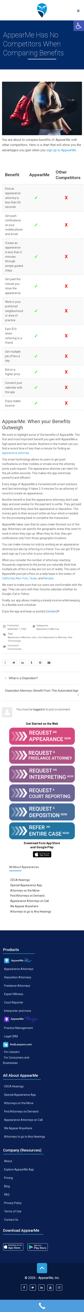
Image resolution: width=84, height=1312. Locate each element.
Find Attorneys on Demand (27, 895)
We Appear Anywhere (24, 906)
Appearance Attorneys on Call (29, 901)
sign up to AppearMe (61, 150)
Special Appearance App (26, 885)
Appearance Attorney (47, 629)
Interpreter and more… (18, 1010)
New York (22, 578)
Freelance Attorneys (17, 985)
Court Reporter (13, 1002)
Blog (7, 1186)
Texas (33, 578)
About (8, 1161)
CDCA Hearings (20, 879)
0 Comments (14, 649)
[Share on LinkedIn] (23, 663)
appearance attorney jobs (22, 637)
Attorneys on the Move (25, 890)
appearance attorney (15, 453)
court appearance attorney (52, 637)
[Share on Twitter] (14, 663)
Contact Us (11, 1219)
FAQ (6, 1194)
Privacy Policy (13, 1203)
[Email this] (49, 663)
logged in (39, 709)
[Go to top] (42, 1268)
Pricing (8, 1177)
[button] (78, 25)
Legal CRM (11, 1036)
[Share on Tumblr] (31, 663)
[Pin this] (40, 663)
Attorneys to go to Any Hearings (30, 911)
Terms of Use (12, 1211)
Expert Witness (13, 994)
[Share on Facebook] (5, 663)
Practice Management (18, 1028)
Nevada (48, 578)
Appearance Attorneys (18, 969)
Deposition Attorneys (17, 977)
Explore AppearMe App (19, 1169)
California (8, 578)
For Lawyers (12, 1051)
